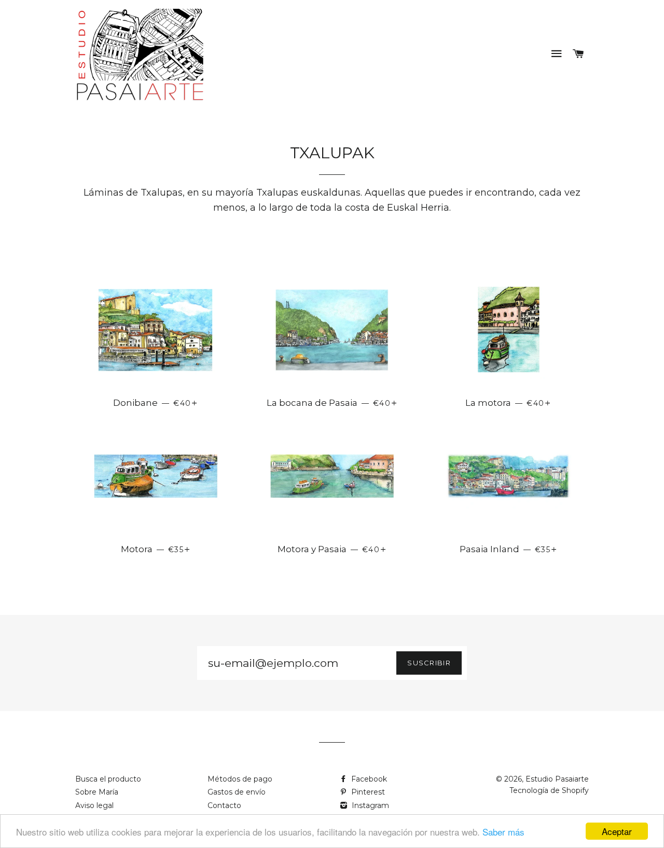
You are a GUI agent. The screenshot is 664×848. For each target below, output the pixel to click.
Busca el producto (108, 779)
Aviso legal (94, 805)
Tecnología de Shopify (549, 790)
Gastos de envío (237, 792)
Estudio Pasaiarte (557, 779)
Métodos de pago (240, 779)
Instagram (369, 805)
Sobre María (96, 792)
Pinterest (367, 792)
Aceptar (617, 831)
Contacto (224, 805)
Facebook (368, 779)
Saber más (503, 831)
